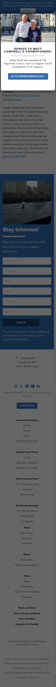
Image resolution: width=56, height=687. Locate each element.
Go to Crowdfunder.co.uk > (28, 76)
